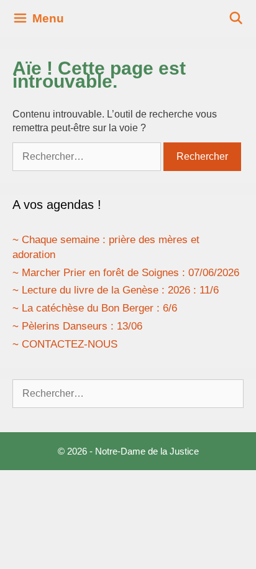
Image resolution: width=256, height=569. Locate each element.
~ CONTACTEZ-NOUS (64, 344)
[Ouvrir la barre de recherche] (236, 18)
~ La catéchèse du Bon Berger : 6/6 (94, 308)
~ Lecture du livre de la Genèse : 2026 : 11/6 (115, 290)
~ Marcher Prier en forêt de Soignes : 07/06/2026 (125, 273)
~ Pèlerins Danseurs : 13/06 (77, 326)
